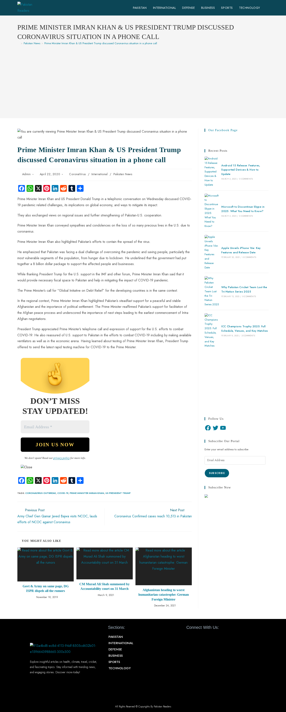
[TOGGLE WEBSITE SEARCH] (267, 8)
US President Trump (118, 493)
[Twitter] (215, 428)
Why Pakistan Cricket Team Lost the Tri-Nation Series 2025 (244, 289)
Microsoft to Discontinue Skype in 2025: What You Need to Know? (242, 209)
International (99, 174)
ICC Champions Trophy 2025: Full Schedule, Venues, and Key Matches (244, 328)
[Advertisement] (143, 79)
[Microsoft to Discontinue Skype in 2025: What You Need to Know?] (212, 211)
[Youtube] (204, 637)
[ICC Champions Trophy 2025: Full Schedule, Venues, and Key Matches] (212, 330)
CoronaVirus (77, 174)
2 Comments (248, 335)
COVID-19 (62, 493)
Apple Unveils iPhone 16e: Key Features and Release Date (241, 250)
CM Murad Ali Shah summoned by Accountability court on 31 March (104, 586)
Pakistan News (122, 174)
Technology (119, 668)
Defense (115, 649)
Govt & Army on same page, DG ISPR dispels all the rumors (46, 588)
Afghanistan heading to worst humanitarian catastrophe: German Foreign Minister (163, 594)
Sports (114, 662)
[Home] (18, 43)
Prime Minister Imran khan (87, 493)
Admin (26, 174)
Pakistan (115, 636)
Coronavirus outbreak (40, 493)
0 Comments (246, 178)
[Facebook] (208, 428)
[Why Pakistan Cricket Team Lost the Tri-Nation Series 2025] (212, 291)
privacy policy (61, 458)
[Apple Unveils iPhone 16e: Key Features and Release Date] (212, 252)
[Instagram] (212, 637)
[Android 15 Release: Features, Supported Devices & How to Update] (212, 172)
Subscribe (217, 473)
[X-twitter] (197, 637)
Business (115, 655)
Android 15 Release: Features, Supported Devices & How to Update (240, 169)
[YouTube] (223, 428)
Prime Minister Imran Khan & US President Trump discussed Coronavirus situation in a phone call (100, 43)
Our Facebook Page (223, 130)
